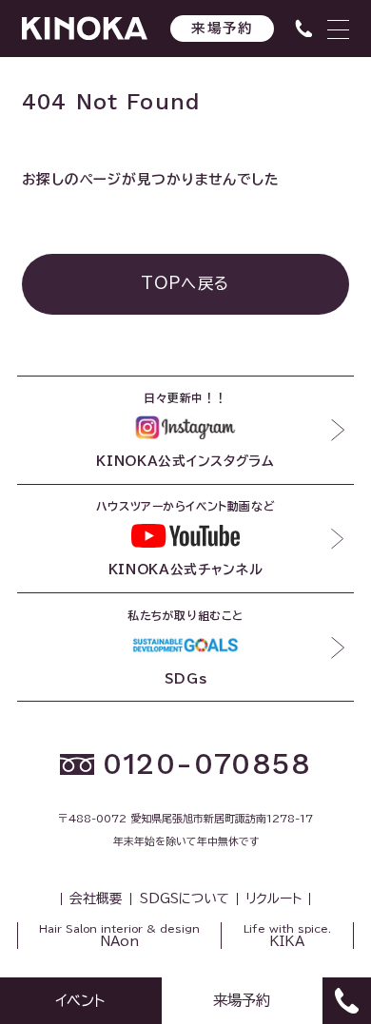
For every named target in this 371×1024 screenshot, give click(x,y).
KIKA (287, 935)
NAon (119, 935)
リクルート (273, 899)
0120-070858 (207, 764)
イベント (80, 1000)
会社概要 (96, 899)
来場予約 (222, 28)
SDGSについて (184, 899)
